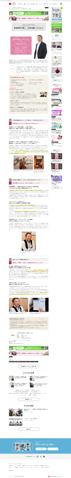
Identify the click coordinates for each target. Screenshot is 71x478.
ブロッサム (36, 361)
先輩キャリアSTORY (24, 393)
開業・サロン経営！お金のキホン (35, 393)
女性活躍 (16, 361)
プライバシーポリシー (36, 467)
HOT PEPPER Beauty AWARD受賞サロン (21, 391)
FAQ (31, 467)
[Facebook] (44, 456)
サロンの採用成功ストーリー (36, 391)
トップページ (11, 7)
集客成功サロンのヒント (35, 390)
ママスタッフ (28, 361)
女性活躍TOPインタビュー (20, 7)
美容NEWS (27, 390)
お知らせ (10, 467)
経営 (9, 361)
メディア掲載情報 (15, 467)
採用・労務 (12, 361)
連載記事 (14, 7)
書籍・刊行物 (21, 467)
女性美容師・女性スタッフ (22, 361)
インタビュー (32, 361)
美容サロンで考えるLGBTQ (14, 393)
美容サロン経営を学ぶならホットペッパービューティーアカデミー (61, 0)
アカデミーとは (27, 467)
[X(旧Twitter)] (40, 456)
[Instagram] (37, 456)
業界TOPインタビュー (19, 390)
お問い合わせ (47, 467)
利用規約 (42, 467)
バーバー (45, 393)
